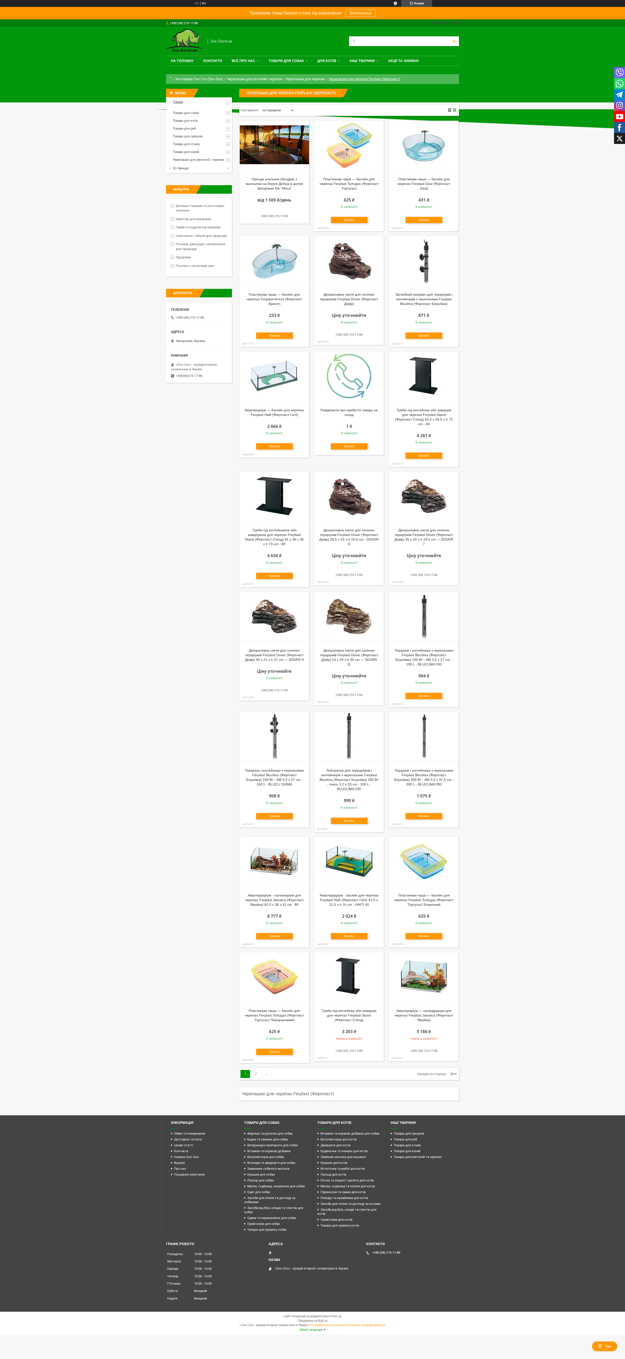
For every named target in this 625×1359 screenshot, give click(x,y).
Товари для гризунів (188, 136)
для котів (326, 61)
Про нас (180, 1168)
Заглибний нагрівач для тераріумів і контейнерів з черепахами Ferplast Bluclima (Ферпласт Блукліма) (423, 299)
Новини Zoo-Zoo (186, 1157)
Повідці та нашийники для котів (344, 1198)
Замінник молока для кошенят (343, 1157)
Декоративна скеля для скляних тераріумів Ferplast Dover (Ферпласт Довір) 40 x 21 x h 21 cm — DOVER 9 (274, 655)
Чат (608, 1346)
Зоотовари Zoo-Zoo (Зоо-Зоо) (199, 79)
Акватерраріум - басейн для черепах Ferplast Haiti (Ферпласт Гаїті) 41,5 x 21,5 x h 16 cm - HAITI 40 (349, 899)
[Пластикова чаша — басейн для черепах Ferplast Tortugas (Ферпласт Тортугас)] (349, 145)
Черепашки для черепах (305, 79)
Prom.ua (336, 1316)
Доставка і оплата (188, 1139)
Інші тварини (362, 61)
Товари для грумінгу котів (340, 1225)
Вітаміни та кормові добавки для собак (350, 1133)
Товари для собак (286, 61)
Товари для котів (185, 120)
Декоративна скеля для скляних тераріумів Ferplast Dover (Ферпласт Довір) (349, 299)
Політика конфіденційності (366, 1325)
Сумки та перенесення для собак (271, 1218)
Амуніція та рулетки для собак (270, 1133)
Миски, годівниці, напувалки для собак (276, 1186)
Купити (349, 220)
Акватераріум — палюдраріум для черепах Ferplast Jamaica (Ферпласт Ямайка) (424, 1015)
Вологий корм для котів (339, 1139)
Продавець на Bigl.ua (312, 1320)
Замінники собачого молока (268, 1168)
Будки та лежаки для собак (267, 1139)
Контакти (212, 61)
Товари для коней (186, 152)
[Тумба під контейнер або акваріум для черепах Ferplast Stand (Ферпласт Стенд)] (349, 976)
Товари (178, 102)
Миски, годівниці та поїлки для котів (348, 1186)
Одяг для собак (258, 1192)
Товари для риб (184, 128)
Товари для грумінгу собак (267, 1229)
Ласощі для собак (260, 1180)
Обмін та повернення (189, 1133)
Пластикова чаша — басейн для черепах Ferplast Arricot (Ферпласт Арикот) (274, 299)
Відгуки (179, 1163)
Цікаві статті (183, 1145)
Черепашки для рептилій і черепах (254, 79)
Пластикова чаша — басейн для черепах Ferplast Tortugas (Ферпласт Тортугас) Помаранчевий (274, 1015)
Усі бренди (180, 168)
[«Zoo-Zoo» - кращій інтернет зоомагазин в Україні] (184, 41)
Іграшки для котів (334, 1163)
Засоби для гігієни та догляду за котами (350, 1204)
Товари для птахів (186, 144)
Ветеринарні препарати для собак (272, 1145)
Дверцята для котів (336, 1145)
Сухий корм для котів (337, 1219)
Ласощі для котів (333, 1174)
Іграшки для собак (261, 1174)
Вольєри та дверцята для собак (271, 1163)
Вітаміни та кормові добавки (269, 1151)
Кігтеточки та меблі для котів (343, 1168)
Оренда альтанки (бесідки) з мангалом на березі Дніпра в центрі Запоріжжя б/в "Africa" (274, 183)
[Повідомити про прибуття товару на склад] (349, 376)
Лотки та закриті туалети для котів (347, 1180)
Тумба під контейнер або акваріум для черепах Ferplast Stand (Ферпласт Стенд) (349, 1015)
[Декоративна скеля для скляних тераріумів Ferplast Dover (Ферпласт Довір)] (349, 260)
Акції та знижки (403, 61)
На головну (182, 61)
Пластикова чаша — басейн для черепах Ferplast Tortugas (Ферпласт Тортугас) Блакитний (423, 899)
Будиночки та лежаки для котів (344, 1151)
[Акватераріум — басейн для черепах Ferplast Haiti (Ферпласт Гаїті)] (274, 376)
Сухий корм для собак (263, 1224)
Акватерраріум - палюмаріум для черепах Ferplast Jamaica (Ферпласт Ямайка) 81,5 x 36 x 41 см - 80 (274, 899)
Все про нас (243, 61)
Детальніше (360, 13)
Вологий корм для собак (265, 1157)
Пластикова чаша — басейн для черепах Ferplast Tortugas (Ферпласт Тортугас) (349, 183)
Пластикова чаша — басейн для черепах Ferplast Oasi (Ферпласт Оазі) (423, 183)
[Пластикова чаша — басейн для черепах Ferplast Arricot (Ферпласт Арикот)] (274, 260)
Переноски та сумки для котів (343, 1192)
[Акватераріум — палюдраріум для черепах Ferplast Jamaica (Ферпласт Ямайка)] (423, 976)
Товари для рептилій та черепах (418, 1157)
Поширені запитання (189, 1174)
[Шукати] (454, 41)
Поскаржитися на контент (328, 1325)
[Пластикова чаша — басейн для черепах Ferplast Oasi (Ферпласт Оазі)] (423, 145)
